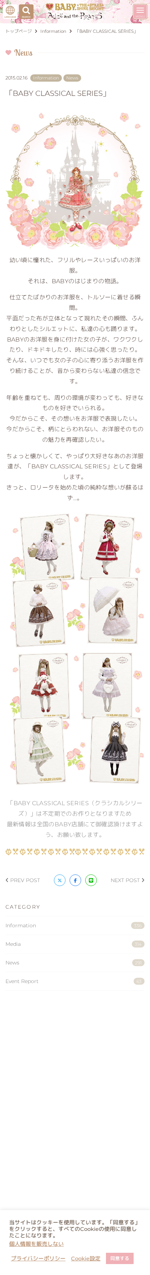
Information (73, 925)
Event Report (73, 981)
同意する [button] (119, 1258)
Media (73, 944)
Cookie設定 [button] (85, 1258)
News (73, 962)
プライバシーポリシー (38, 1258)
